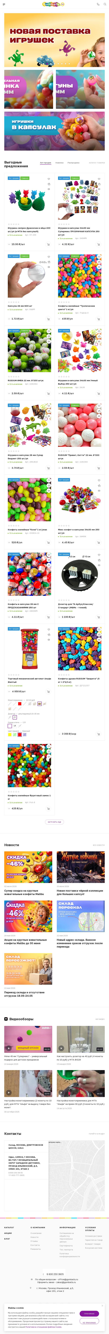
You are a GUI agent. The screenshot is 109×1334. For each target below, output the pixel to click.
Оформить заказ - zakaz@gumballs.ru (56, 1282)
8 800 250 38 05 (16, 1173)
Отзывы (34, 1241)
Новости (34, 1237)
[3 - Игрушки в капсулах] (54, 131)
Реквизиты (36, 1249)
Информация (68, 1227)
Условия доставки (93, 1236)
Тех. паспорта (66, 1249)
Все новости (99, 845)
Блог (7, 1239)
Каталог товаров (97, 163)
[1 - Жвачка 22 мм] (28, 89)
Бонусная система (93, 1248)
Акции (8, 1233)
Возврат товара (92, 1244)
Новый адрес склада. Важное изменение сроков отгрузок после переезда (80, 943)
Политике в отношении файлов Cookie (43, 1327)
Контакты (35, 1245)
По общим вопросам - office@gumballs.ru (56, 1279)
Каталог (9, 1227)
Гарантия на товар (94, 1240)
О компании (38, 1227)
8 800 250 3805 (55, 1274)
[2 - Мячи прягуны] (80, 89)
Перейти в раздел (97, 1134)
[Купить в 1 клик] (49, 184)
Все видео (100, 1019)
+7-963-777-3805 (16, 1175)
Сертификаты (66, 1245)
